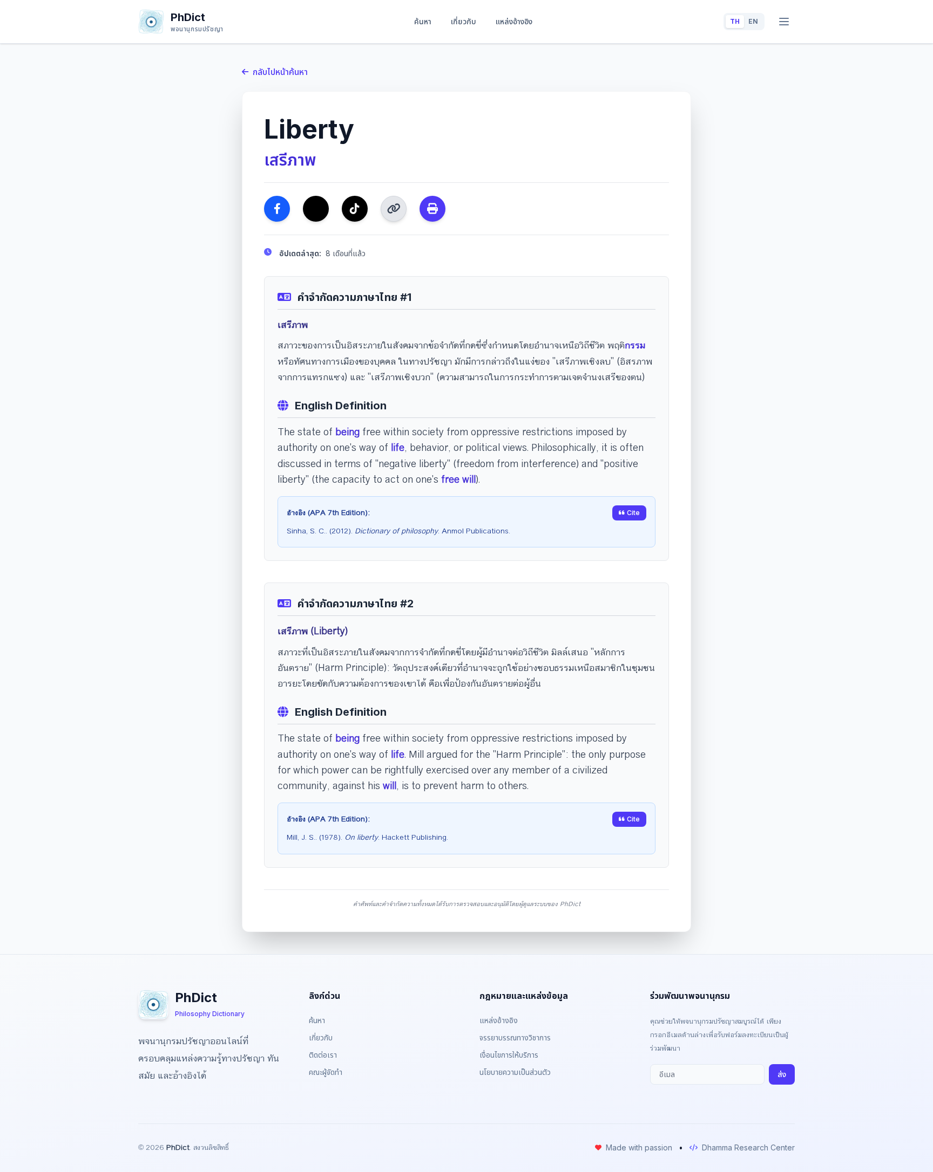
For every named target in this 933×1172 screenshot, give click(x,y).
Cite (633, 513)
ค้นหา (422, 21)
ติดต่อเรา (323, 1054)
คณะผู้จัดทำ (325, 1072)
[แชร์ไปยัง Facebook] (277, 209)
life (397, 448)
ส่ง (782, 1074)
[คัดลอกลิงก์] (394, 209)
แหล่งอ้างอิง (514, 21)
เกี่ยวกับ (463, 21)
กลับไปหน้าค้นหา (280, 71)
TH (735, 21)
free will (458, 479)
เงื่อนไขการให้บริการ (508, 1054)
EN (753, 21)
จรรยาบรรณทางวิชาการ (515, 1037)
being (347, 432)
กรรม (635, 345)
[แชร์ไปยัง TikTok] (355, 209)
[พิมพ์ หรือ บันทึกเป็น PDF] (432, 209)
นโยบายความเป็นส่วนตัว (515, 1072)
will (389, 786)
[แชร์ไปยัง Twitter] (316, 209)
